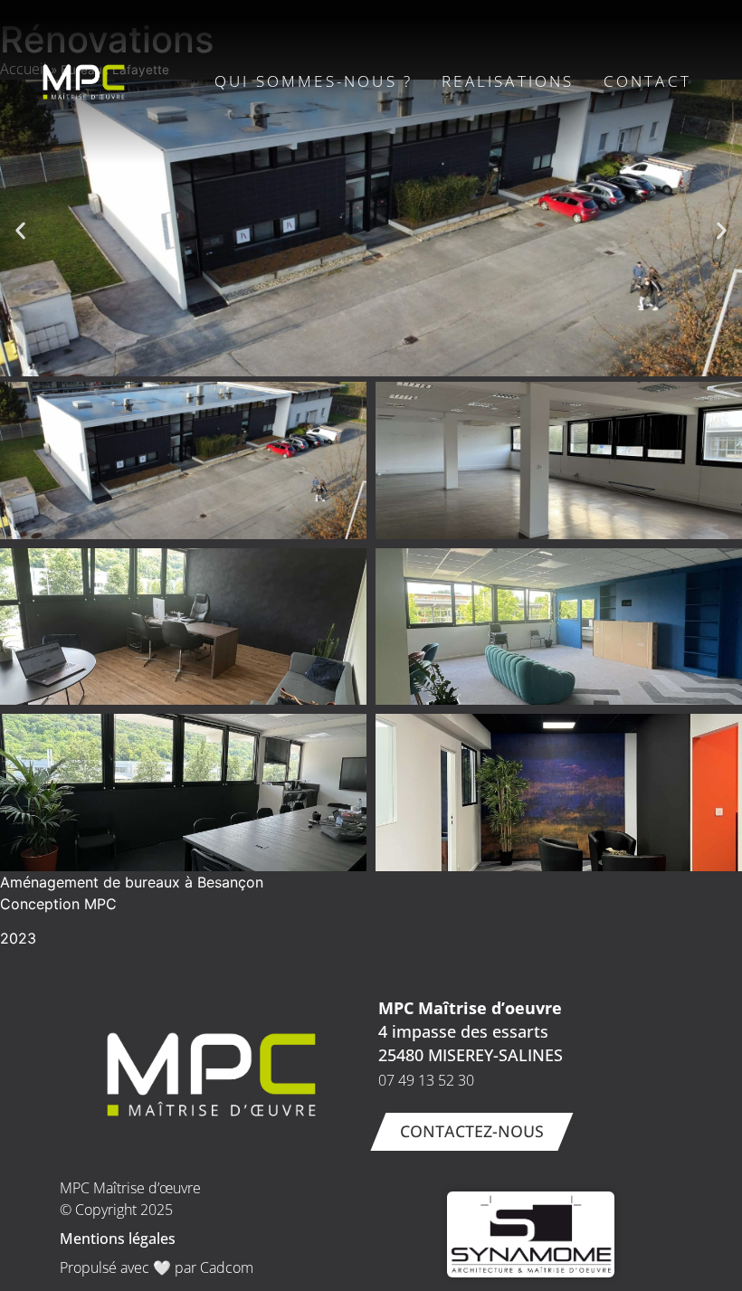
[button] (20, 231)
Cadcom (226, 1267)
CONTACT (647, 81)
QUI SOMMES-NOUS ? (313, 81)
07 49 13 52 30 (426, 1080)
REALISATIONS (508, 81)
